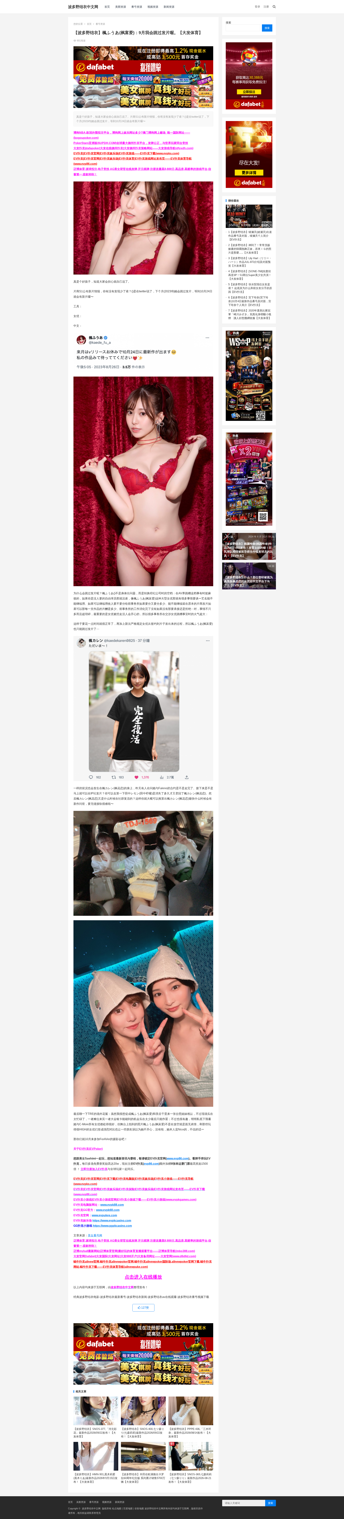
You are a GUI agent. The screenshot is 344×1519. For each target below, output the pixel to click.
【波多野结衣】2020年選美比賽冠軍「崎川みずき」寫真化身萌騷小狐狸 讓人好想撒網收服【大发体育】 (249, 314)
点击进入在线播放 (143, 1277)
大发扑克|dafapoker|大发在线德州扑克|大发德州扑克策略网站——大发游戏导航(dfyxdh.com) (133, 148)
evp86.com (151, 1163)
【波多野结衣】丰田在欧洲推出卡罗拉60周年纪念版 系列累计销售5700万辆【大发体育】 (143, 1478)
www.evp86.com (177, 1158)
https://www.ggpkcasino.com (112, 1225)
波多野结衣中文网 (83, 7)
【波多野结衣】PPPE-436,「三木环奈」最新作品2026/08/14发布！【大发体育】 (189, 1432)
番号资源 (136, 6)
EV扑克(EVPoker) (91, 1148)
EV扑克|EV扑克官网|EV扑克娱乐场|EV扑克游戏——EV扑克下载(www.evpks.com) (126, 153)
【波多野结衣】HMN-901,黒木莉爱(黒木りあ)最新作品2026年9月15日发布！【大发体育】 (95, 1478)
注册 (266, 6)
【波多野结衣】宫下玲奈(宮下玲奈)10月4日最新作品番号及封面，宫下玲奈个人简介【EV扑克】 (249, 301)
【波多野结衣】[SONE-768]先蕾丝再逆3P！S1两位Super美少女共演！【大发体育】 (249, 275)
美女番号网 (95, 1235)
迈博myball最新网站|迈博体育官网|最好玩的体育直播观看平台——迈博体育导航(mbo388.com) (134, 1251)
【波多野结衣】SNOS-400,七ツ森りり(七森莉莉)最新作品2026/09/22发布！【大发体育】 (142, 1432)
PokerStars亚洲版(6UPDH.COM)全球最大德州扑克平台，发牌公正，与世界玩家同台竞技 (130, 143)
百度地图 (128, 1508)
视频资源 (152, 6)
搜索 (228, 22)
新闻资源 (169, 6)
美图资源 (120, 6)
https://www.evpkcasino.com (111, 1220)
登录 (257, 6)
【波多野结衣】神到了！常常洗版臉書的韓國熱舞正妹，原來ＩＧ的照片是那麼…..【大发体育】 (249, 249)
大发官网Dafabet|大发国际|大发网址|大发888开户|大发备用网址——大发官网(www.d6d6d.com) (134, 1256)
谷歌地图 (139, 1508)
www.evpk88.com (112, 1204)
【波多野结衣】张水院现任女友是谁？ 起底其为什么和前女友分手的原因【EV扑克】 (250, 288)
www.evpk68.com (108, 1209)
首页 (107, 6)
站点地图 (116, 1508)
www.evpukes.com (104, 1215)
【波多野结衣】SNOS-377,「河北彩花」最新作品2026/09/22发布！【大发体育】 (95, 1432)
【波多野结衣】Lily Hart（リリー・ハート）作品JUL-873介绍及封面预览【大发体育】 (250, 262)
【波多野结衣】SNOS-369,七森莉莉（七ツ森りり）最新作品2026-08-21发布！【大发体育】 (190, 1478)
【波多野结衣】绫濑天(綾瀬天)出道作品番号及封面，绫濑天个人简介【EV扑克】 (250, 235)
